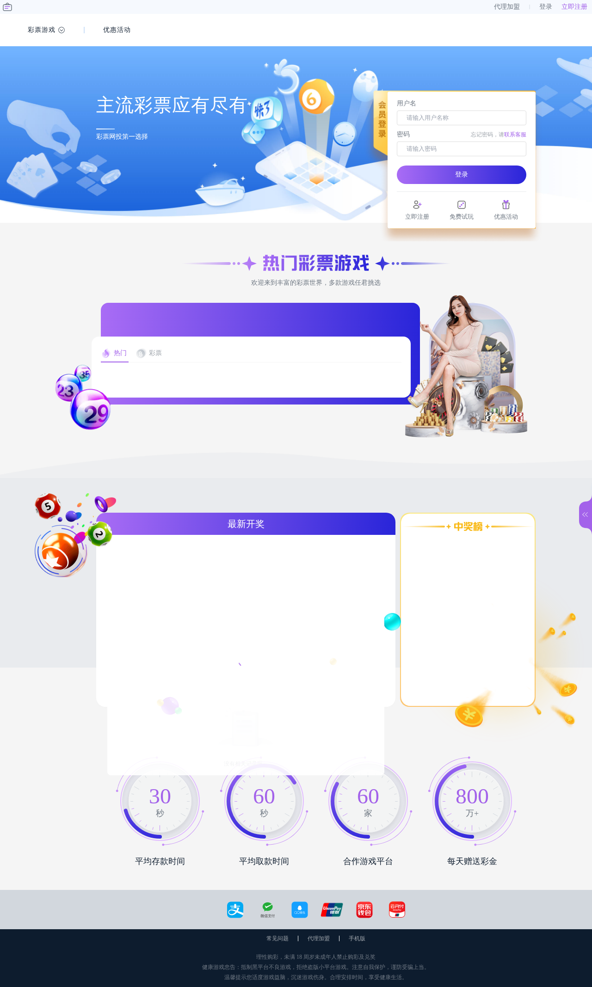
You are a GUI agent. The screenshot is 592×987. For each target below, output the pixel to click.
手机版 (357, 938)
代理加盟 (319, 938)
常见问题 (277, 938)
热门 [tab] (120, 352)
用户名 (406, 103)
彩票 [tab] (155, 352)
